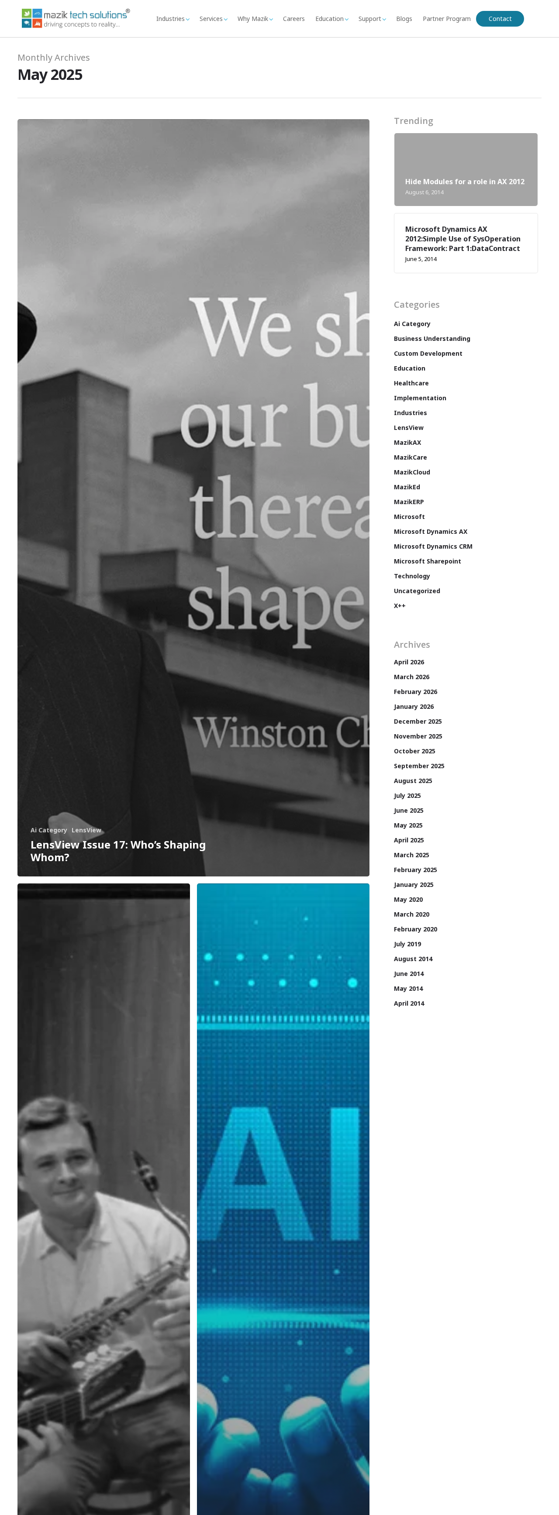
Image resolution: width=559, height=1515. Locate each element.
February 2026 (415, 691)
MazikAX (407, 442)
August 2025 (413, 780)
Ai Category (49, 830)
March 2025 (411, 855)
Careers (294, 18)
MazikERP (409, 502)
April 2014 (409, 1003)
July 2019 (407, 944)
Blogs (404, 18)
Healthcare (411, 383)
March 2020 (411, 914)
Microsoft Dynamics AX (430, 531)
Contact (500, 18)
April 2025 (409, 840)
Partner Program (447, 18)
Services (211, 18)
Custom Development (428, 353)
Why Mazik (253, 18)
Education (329, 18)
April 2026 (409, 662)
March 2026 (411, 677)
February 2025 (415, 870)
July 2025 (407, 795)
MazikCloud (412, 472)
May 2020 (408, 899)
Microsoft (409, 516)
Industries (170, 18)
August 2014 (413, 959)
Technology (412, 576)
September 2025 (419, 766)
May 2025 (408, 825)
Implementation (420, 398)
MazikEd (407, 487)
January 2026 (414, 706)
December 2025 (418, 721)
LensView (86, 830)
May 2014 (408, 988)
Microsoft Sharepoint (427, 561)
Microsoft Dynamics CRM (433, 546)
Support (370, 18)
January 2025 (414, 884)
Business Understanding (432, 338)
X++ (400, 605)
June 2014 (409, 973)
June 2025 (409, 810)
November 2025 (418, 736)
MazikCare (410, 457)
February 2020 (415, 929)
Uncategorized (417, 591)
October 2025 (414, 751)
